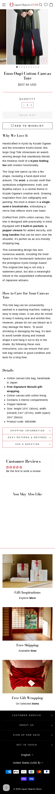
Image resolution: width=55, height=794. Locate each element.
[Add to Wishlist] (17, 522)
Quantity (27, 99)
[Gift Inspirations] (27, 571)
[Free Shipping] (27, 624)
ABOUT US (27, 725)
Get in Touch (27, 745)
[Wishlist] (46, 5)
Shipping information (27, 431)
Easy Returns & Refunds (27, 437)
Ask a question (27, 444)
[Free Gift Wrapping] (27, 676)
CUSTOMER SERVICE (26, 715)
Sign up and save (26, 735)
